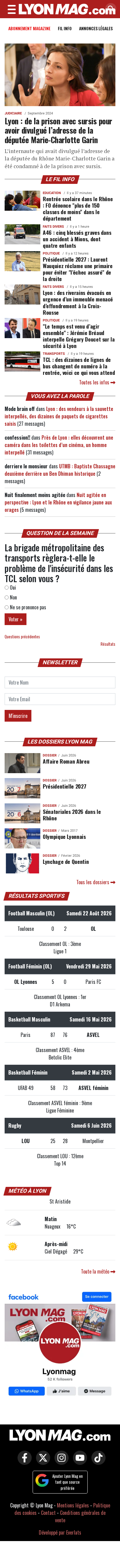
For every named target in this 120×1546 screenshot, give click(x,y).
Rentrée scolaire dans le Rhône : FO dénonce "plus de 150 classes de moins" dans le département (78, 208)
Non (13, 597)
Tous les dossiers (93, 882)
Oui (12, 587)
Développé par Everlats (60, 1532)
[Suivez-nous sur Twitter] (41, 1462)
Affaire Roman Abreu (66, 761)
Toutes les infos (94, 382)
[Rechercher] (109, 9)
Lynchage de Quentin (66, 861)
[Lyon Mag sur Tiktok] (97, 1462)
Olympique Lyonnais (64, 836)
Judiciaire (13, 113)
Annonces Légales (96, 28)
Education (52, 193)
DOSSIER (50, 755)
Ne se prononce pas (27, 607)
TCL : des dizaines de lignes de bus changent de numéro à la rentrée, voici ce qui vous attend (79, 365)
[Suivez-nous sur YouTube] (78, 1462)
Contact (48, 1512)
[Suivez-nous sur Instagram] (60, 1462)
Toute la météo (95, 1271)
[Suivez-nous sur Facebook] (60, 1345)
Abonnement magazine (29, 28)
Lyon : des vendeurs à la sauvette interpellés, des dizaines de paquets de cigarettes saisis (59, 416)
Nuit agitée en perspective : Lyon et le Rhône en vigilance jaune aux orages (58, 502)
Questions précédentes (22, 637)
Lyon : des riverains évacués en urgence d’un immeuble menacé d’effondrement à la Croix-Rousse (78, 302)
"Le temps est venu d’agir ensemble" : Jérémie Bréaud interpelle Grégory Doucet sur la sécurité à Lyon (79, 336)
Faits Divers (53, 227)
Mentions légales (73, 1505)
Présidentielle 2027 (64, 786)
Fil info (65, 28)
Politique (51, 253)
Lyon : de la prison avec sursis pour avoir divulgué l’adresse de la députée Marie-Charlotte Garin (58, 130)
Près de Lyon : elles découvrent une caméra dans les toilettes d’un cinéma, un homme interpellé (59, 445)
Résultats (108, 644)
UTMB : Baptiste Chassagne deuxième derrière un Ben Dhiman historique (60, 469)
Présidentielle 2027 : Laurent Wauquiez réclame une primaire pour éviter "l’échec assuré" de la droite (78, 269)
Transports (54, 354)
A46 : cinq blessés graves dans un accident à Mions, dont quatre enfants (77, 238)
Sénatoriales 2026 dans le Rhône (72, 814)
